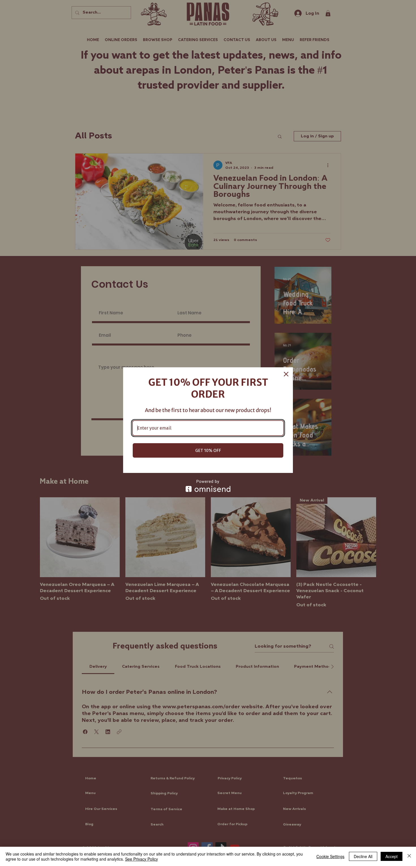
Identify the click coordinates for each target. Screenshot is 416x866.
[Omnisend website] (208, 486)
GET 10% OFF (208, 450)
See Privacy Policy (141, 859)
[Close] (286, 374)
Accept (391, 856)
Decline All (363, 856)
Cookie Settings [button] (330, 856)
